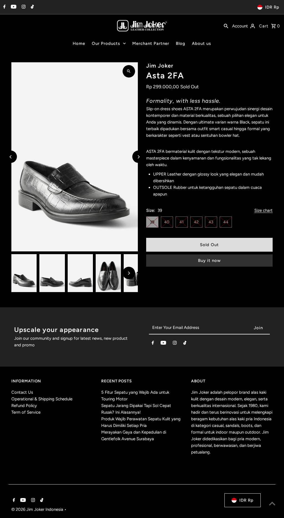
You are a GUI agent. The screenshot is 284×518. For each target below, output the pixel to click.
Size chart (263, 210)
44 (225, 222)
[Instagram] (23, 7)
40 (166, 222)
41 (181, 222)
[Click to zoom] (129, 71)
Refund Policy (24, 405)
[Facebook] (4, 7)
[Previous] (10, 157)
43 (211, 222)
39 (152, 222)
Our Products (106, 43)
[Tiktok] (31, 7)
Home (79, 43)
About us (201, 43)
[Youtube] (12, 7)
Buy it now (209, 260)
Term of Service (25, 412)
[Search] (226, 25)
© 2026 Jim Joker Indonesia (37, 509)
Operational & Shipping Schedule (41, 398)
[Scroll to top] (272, 503)
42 (196, 222)
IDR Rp (272, 7)
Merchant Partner (150, 43)
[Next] (138, 157)
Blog (180, 43)
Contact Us (22, 392)
